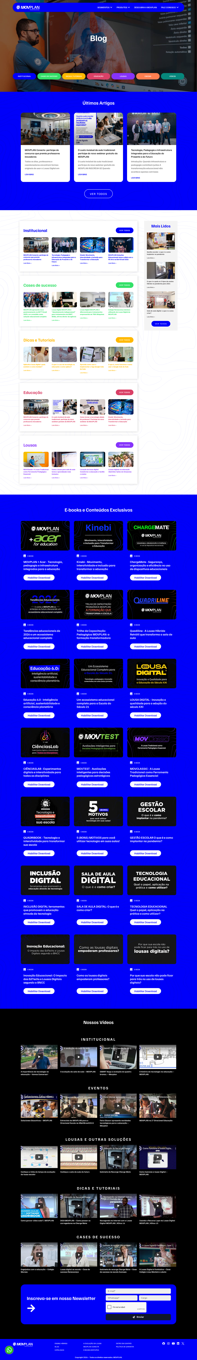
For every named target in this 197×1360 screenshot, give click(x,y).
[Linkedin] (178, 1343)
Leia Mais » (27, 263)
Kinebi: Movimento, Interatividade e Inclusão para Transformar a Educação (91, 257)
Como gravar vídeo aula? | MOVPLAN (37, 1220)
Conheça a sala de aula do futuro (75, 1172)
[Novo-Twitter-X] (183, 1343)
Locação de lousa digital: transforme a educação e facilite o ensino (92, 471)
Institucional (35, 230)
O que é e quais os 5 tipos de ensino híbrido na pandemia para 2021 (160, 282)
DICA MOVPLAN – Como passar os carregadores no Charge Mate (75, 1221)
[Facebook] (163, 1343)
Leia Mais (29, 174)
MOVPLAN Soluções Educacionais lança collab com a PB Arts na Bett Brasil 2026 (120, 257)
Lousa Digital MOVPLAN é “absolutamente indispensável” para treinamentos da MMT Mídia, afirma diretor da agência (64, 313)
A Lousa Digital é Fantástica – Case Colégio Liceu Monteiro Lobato (154, 1270)
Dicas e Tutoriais (39, 339)
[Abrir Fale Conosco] (177, 7)
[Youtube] (173, 1343)
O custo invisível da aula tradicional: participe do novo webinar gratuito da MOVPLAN (98, 153)
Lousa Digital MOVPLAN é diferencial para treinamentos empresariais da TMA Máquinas (92, 312)
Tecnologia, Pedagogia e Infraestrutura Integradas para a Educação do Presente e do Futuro (151, 153)
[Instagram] (168, 1343)
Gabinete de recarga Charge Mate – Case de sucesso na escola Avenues (118, 1270)
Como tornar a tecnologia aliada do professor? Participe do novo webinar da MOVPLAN (92, 419)
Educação (32, 392)
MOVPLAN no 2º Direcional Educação (155, 1120)
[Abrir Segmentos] (111, 7)
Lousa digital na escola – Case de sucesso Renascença (75, 1270)
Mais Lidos (160, 225)
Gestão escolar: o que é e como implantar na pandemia (159, 253)
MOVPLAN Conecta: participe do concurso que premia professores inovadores (42, 153)
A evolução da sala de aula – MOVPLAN (78, 1071)
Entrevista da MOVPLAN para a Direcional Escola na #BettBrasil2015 (77, 1121)
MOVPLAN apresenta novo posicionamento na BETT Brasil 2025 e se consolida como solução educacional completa (35, 313)
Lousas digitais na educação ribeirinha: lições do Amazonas (119, 470)
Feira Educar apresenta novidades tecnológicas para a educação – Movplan (115, 1123)
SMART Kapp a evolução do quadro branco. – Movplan (115, 1072)
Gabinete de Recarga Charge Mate (115, 1172)
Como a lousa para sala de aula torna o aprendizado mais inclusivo (63, 471)
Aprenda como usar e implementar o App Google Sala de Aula (92, 366)
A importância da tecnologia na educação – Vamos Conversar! (35, 1072)
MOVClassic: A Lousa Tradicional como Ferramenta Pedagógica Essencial (36, 471)
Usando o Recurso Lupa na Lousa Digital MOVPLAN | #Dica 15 (157, 1221)
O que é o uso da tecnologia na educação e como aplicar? (63, 365)
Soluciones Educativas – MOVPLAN (36, 1120)
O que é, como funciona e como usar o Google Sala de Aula (120, 365)
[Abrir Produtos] (129, 7)
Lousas (30, 444)
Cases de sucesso (40, 285)
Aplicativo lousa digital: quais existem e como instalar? (34, 365)
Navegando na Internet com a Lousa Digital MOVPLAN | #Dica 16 (116, 1221)
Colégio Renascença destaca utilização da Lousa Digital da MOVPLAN (119, 312)
